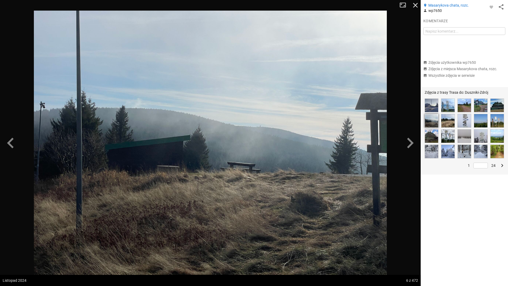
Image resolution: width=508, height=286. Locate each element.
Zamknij (415, 5)
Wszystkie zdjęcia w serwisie (451, 75)
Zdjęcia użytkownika (452, 62)
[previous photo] (10, 143)
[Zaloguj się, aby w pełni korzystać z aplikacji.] (491, 7)
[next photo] (410, 143)
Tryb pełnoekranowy (405, 5)
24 (493, 165)
